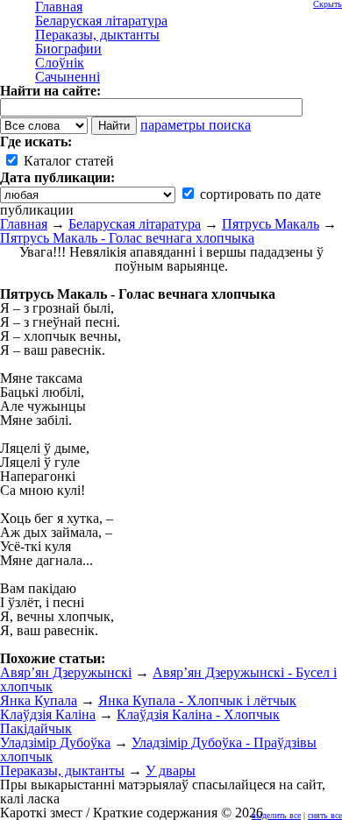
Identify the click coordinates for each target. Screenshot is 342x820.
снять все (325, 815)
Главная (23, 223)
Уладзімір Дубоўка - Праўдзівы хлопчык (158, 749)
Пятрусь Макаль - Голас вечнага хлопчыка (127, 237)
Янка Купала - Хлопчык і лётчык (197, 700)
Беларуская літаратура (134, 223)
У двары (171, 770)
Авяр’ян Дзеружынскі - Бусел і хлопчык (168, 679)
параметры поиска (195, 124)
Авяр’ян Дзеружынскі (66, 672)
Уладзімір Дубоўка (55, 742)
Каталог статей (67, 160)
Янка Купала (38, 700)
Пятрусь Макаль (270, 223)
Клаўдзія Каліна (48, 714)
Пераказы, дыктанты (62, 770)
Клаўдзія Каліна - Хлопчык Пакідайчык (140, 721)
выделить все (276, 815)
